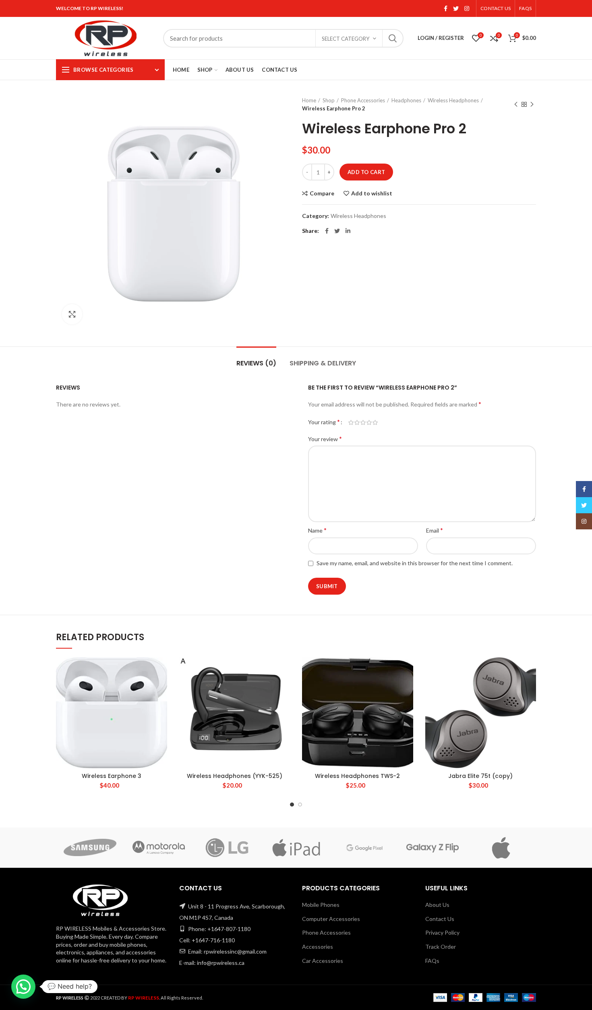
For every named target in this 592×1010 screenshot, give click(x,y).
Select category (345, 38)
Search (393, 38)
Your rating (324, 421)
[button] (161, 688)
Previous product (516, 104)
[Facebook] (445, 8)
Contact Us (439, 918)
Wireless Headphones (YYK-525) (234, 776)
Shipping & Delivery (323, 363)
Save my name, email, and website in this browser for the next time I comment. (415, 563)
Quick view (161, 706)
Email (434, 530)
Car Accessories (322, 960)
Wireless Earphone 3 (111, 776)
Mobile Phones (320, 904)
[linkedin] (348, 231)
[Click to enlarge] (72, 314)
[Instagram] (467, 8)
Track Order (440, 946)
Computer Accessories (331, 918)
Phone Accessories (363, 100)
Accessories (317, 946)
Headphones (406, 100)
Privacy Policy (442, 932)
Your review (325, 438)
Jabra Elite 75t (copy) (480, 776)
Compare (322, 193)
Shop (329, 100)
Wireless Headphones (453, 100)
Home (309, 100)
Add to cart (366, 172)
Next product (532, 104)
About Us (437, 904)
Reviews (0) (256, 363)
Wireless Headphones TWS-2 (357, 776)
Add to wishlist (371, 193)
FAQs (432, 960)
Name (317, 530)
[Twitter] (456, 8)
